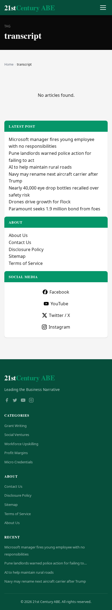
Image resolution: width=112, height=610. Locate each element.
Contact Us (20, 242)
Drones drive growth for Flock (40, 202)
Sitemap (17, 256)
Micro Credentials (18, 462)
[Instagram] (31, 400)
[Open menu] (103, 8)
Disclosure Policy (26, 249)
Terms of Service (26, 263)
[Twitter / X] (15, 400)
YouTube (59, 304)
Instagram (59, 327)
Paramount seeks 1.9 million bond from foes (54, 209)
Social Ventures (16, 434)
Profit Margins (16, 452)
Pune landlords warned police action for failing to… (45, 563)
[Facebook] (6, 400)
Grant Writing (15, 425)
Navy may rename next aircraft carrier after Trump (45, 581)
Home (9, 64)
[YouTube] (23, 400)
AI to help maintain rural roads (40, 167)
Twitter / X (59, 315)
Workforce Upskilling (21, 443)
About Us (18, 235)
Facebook (59, 292)
